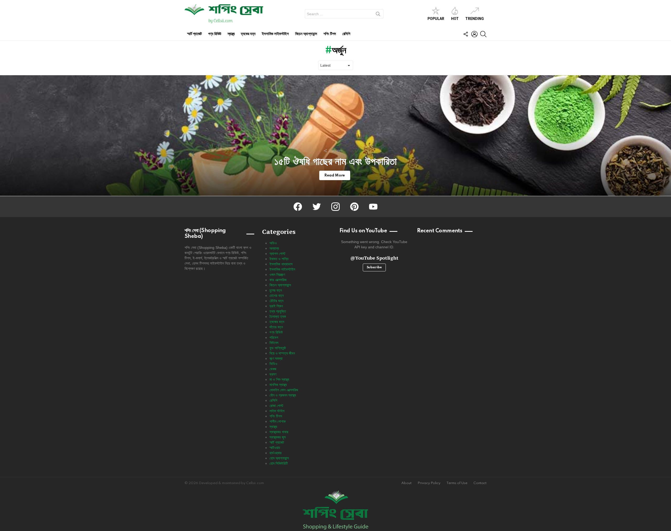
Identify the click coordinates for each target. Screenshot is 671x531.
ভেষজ (272, 369)
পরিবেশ (273, 337)
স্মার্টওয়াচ (274, 448)
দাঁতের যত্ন (276, 327)
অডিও (273, 243)
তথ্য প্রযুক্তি (277, 311)
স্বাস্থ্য (231, 34)
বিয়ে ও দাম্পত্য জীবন (282, 353)
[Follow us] (465, 34)
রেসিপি (346, 34)
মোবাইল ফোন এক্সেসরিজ (283, 390)
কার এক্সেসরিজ (277, 280)
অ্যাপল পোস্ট (277, 253)
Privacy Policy (429, 483)
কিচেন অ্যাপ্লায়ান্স (306, 34)
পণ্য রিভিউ (214, 34)
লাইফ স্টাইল (276, 411)
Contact (479, 483)
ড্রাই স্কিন (276, 306)
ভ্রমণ (272, 374)
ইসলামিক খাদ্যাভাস (281, 264)
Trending (474, 19)
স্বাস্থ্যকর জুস (277, 437)
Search (378, 15)
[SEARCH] (483, 34)
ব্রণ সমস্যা (276, 358)
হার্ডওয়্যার (275, 453)
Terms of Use (456, 483)
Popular (436, 19)
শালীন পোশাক (277, 421)
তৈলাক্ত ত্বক (277, 316)
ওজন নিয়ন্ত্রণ (277, 274)
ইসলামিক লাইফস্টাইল (275, 34)
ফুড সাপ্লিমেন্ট (277, 348)
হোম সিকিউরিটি (278, 463)
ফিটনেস (273, 343)
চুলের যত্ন (275, 290)
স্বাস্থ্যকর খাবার (278, 432)
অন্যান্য (274, 248)
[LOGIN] (474, 34)
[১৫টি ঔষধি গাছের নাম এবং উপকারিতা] (335, 135)
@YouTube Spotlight (374, 258)
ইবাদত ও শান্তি (279, 259)
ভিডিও (273, 364)
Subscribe (374, 267)
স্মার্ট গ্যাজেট (194, 34)
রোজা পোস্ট (276, 406)
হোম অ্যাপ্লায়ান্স (279, 458)
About (406, 483)
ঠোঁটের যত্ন (276, 301)
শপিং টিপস (329, 34)
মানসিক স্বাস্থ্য (278, 385)
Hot (455, 19)
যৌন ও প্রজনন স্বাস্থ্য (282, 395)
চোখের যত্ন (276, 295)
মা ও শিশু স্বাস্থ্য (279, 379)
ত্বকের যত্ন (248, 34)
